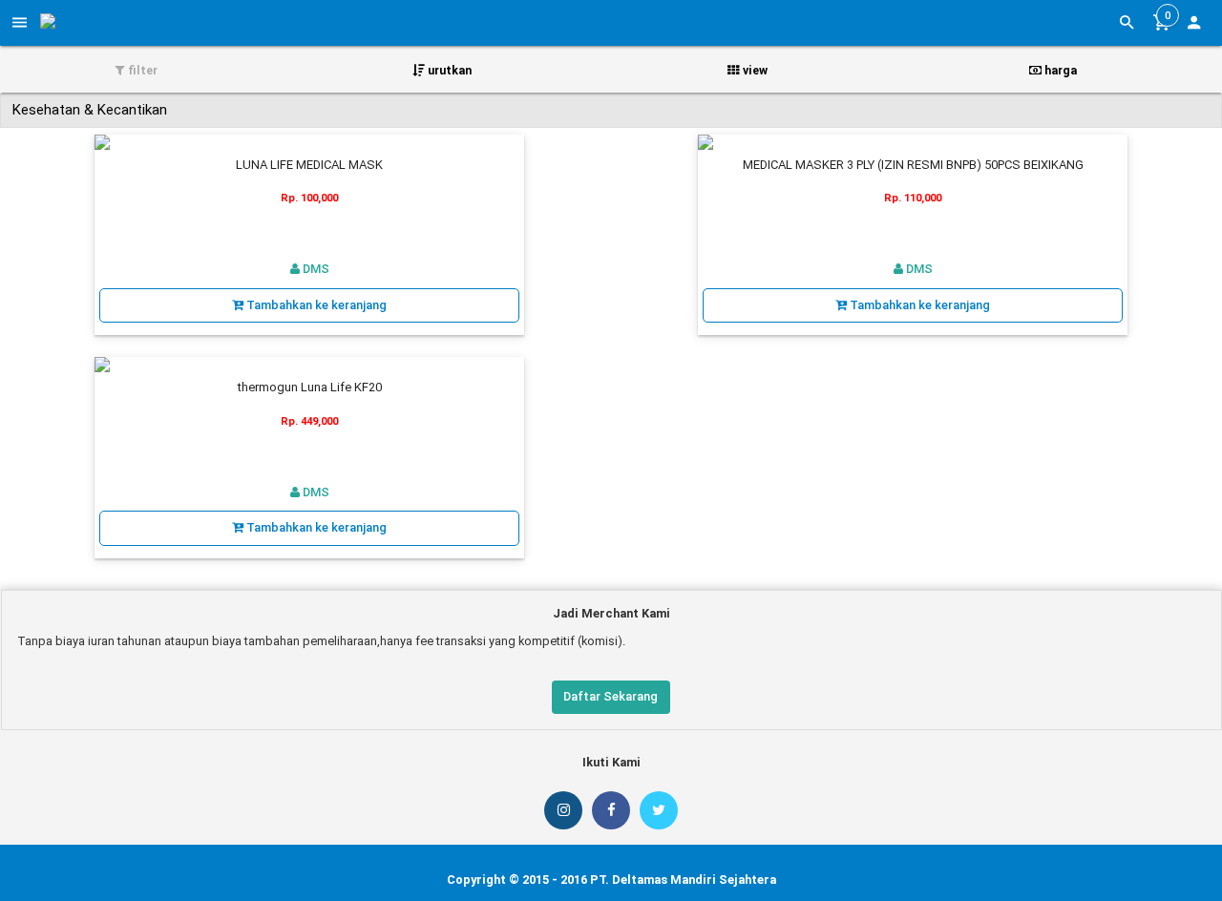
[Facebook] (611, 810)
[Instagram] (563, 810)
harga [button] (1059, 70)
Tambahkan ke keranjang (315, 305)
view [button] (754, 70)
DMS (314, 269)
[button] (1193, 25)
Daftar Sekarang (610, 696)
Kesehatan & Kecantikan (89, 109)
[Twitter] (659, 810)
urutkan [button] (448, 70)
